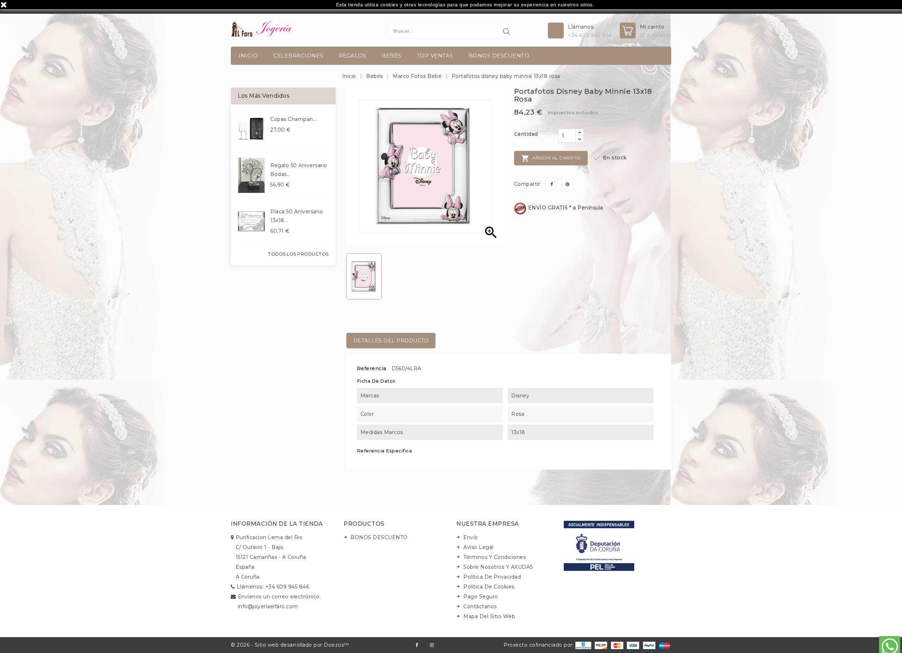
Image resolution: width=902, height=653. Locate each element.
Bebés (391, 55)
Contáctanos (480, 606)
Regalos (352, 55)
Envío (470, 537)
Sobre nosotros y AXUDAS (498, 567)
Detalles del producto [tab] (391, 340)
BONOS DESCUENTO (499, 55)
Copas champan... (293, 119)
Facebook (416, 645)
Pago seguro (480, 596)
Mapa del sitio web (489, 616)
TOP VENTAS (435, 55)
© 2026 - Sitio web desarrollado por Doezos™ (290, 645)
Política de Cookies (488, 587)
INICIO (248, 55)
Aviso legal (478, 547)
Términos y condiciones (494, 557)
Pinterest (567, 184)
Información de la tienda (277, 523)
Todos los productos (298, 254)
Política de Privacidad (492, 577)
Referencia (372, 368)
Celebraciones (298, 55)
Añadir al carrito (551, 158)
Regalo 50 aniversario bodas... (298, 169)
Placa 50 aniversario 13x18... (296, 216)
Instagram (432, 645)
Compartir (551, 184)
